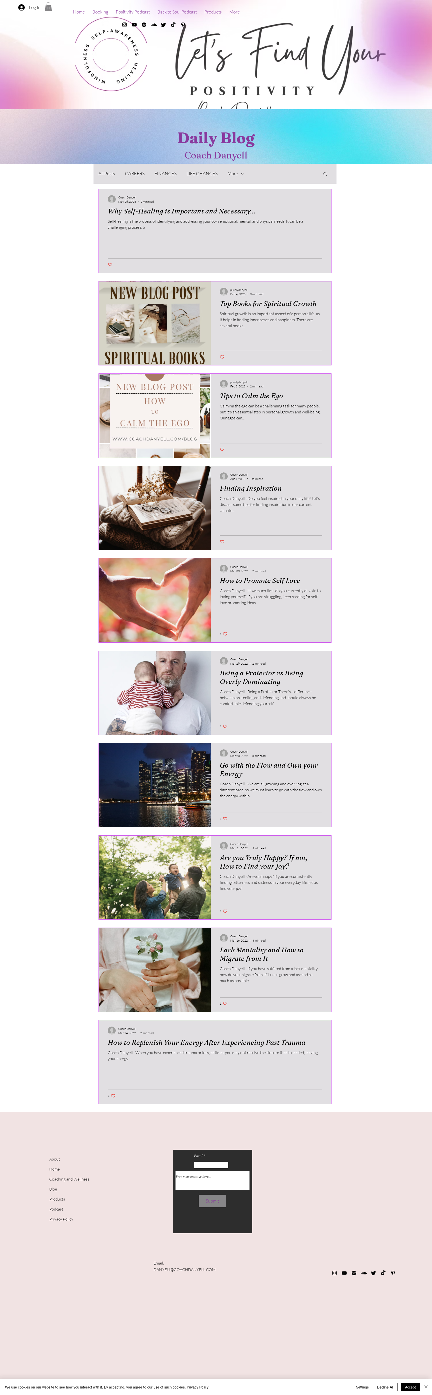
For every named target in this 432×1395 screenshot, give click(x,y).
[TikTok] (173, 25)
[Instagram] (125, 25)
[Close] (426, 1387)
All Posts (106, 173)
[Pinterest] (183, 25)
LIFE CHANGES (202, 173)
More (233, 173)
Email (198, 1156)
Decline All (385, 1387)
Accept (410, 1387)
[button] (48, 6)
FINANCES (165, 173)
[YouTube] (134, 25)
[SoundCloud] (154, 25)
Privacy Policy (197, 1387)
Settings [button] (362, 1387)
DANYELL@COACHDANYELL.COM (185, 1269)
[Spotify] (144, 25)
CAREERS (134, 173)
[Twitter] (163, 25)
